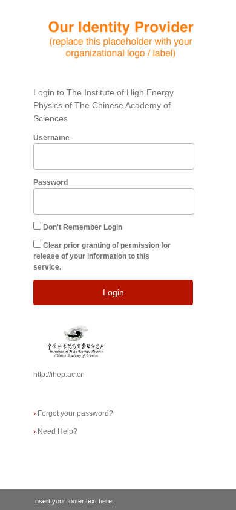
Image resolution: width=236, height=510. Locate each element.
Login (113, 292)
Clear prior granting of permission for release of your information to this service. (102, 256)
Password (50, 182)
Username (51, 138)
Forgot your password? (73, 413)
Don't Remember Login (82, 227)
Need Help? (55, 431)
